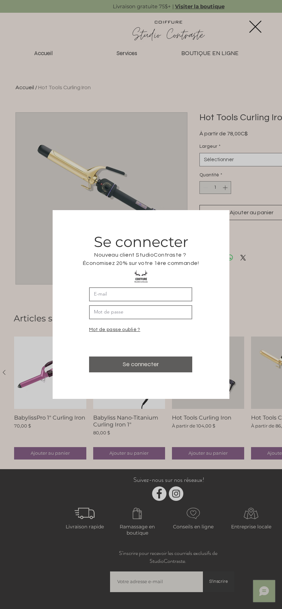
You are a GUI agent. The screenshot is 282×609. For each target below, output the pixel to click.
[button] (255, 27)
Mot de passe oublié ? (114, 329)
